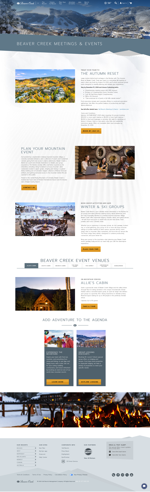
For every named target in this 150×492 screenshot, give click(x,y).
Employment (65, 454)
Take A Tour (90, 306)
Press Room (65, 451)
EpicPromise (65, 457)
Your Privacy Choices (80, 475)
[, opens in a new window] (45, 86)
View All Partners (89, 458)
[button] (107, 3)
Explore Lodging (91, 382)
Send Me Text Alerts (119, 455)
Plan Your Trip (91, 249)
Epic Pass (42, 448)
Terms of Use (36, 475)
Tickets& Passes (53, 3)
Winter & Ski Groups (102, 206)
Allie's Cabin (94, 282)
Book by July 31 (92, 131)
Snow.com (42, 454)
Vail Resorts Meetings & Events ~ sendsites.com (113, 109)
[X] (127, 474)
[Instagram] (122, 474)
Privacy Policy (48, 475)
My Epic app (43, 451)
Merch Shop (86, 3)
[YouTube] (131, 474)
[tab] (31, 266)
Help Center (43, 457)
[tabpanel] (75, 294)
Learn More (58, 382)
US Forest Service (72, 461)
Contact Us (29, 187)
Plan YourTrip (62, 3)
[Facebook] (118, 474)
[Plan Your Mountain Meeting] (75, 409)
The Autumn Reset (100, 73)
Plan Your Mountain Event (43, 150)
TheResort (44, 3)
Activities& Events (72, 3)
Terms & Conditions (23, 475)
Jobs (79, 2)
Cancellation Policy (61, 475)
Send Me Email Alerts (119, 452)
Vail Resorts (65, 448)
